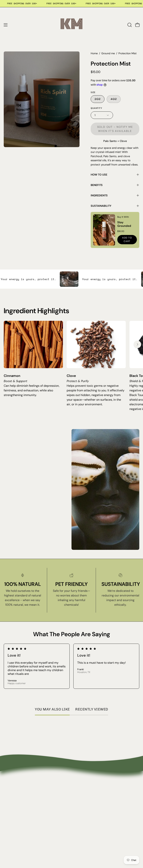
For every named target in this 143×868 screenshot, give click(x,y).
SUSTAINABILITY (101, 205)
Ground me (108, 53)
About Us (81, 788)
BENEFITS (97, 185)
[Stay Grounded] (104, 230)
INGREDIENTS (99, 195)
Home (94, 53)
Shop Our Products (16, 794)
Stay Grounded (124, 224)
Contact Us (82, 794)
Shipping (81, 806)
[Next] (137, 344)
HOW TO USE (99, 174)
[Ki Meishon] (71, 25)
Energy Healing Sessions (20, 800)
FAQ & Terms (84, 800)
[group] (71, 366)
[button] (129, 24)
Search (8, 788)
